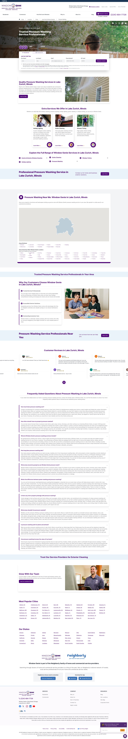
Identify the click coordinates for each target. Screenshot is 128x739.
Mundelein (40, 246)
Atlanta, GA (22, 604)
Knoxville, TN (57, 607)
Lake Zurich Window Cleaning (48, 19)
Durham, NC (45, 607)
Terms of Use (45, 728)
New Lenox (67, 258)
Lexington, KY (57, 613)
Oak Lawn (76, 254)
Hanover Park (49, 258)
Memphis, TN (68, 604)
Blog (93, 14)
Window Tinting (81, 128)
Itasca (66, 254)
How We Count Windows (43, 14)
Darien (30, 255)
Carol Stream (22, 256)
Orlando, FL (79, 610)
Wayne (102, 256)
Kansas (44, 638)
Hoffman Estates (59, 256)
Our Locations (104, 697)
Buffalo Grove (22, 246)
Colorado (21, 640)
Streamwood (94, 256)
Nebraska (67, 635)
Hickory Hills (58, 254)
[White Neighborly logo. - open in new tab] (4, 1)
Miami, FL (67, 607)
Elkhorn (39, 256)
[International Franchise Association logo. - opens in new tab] (21, 711)
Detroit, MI (45, 604)
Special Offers (113, 6)
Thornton (94, 258)
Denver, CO (34, 618)
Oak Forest (76, 252)
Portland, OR (91, 604)
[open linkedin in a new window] (122, 23)
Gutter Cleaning (59, 128)
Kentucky (44, 640)
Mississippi (56, 643)
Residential (5, 14)
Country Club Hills (31, 253)
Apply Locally (104, 6)
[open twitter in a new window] (116, 23)
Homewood (67, 252)
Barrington (22, 244)
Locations (30, 19)
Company (73, 691)
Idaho (32, 640)
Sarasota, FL (102, 604)
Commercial (22, 14)
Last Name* (38, 58)
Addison (21, 252)
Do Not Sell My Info (71, 728)
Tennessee (90, 635)
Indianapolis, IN (46, 615)
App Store (73, 679)
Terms (36, 66)
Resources (104, 691)
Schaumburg (94, 252)
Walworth (103, 254)
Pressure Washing (57, 161)
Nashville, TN (68, 615)
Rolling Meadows (86, 256)
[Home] (19, 19)
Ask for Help (23, 96)
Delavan (30, 257)
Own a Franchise (121, 6)
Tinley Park (103, 252)
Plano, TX (78, 618)
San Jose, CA (91, 618)
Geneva (48, 254)
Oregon (78, 638)
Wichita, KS (102, 613)
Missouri (67, 632)
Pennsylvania (79, 640)
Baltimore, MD (23, 610)
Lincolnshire (31, 246)
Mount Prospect (41, 244)
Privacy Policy (42, 66)
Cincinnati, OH (34, 607)
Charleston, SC (23, 615)
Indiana (44, 632)
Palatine (48, 244)
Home (22, 19)
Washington (102, 632)
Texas (89, 638)
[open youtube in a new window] (125, 23)
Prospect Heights (50, 246)
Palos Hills (85, 252)
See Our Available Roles (26, 581)
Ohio (77, 632)
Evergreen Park (41, 258)
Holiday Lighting (38, 128)
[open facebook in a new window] (113, 23)
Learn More (36, 145)
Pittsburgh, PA (80, 615)
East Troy (40, 252)
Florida (32, 635)
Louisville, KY (57, 615)
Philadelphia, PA (80, 613)
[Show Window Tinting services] (107, 157)
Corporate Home (105, 702)
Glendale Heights (50, 256)
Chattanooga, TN (35, 604)
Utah (89, 640)
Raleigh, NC (91, 607)
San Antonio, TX (92, 615)
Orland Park (76, 256)
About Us (78, 14)
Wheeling (67, 244)
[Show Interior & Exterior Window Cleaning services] (46, 157)
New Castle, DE (69, 618)
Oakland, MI (79, 604)
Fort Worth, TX (46, 613)
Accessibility (61, 728)
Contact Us (73, 702)
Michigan (56, 638)
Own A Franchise (74, 700)
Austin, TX (22, 607)
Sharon (93, 254)
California (21, 638)
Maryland (56, 632)
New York (67, 640)
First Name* (23, 58)
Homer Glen (58, 258)
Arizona (21, 632)
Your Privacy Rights (83, 728)
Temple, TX (102, 610)
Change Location (94, 6)
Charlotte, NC (22, 618)
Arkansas (21, 635)
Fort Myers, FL (46, 610)
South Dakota (91, 632)
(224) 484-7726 (118, 14)
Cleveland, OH (34, 610)
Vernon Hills (58, 244)
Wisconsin (101, 635)
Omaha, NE (79, 607)
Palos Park (85, 254)
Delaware (33, 632)
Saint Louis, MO (92, 610)
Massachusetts (57, 635)
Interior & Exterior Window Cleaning (32, 158)
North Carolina (69, 643)
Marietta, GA (57, 618)
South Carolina (80, 643)
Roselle (84, 258)
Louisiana (44, 643)
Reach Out (105, 335)
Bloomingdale (22, 254)
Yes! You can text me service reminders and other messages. (36, 64)
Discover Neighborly (48, 679)
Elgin (39, 254)
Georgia (33, 638)
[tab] (25, 52)
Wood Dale (103, 258)
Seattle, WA (102, 607)
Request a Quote (103, 13)
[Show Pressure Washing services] (77, 161)
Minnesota (56, 640)
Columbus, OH (34, 613)
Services (45, 691)
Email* (52, 58)
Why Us (63, 14)
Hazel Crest (58, 252)
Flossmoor (49, 252)
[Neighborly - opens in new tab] (25, 711)
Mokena (66, 256)
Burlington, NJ (23, 613)
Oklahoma (79, 635)
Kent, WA (56, 604)
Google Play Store (86, 679)
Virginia (90, 643)
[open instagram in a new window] (119, 23)
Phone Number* (69, 58)
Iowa (43, 635)
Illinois (37, 19)
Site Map (103, 700)
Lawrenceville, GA (58, 610)
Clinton (21, 258)
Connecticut (22, 643)
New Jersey (68, 638)
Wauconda (58, 246)
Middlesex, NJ (68, 610)
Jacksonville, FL (46, 618)
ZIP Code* (83, 58)
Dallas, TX (33, 615)
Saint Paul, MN (91, 613)
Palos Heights (76, 258)
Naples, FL (67, 613)
